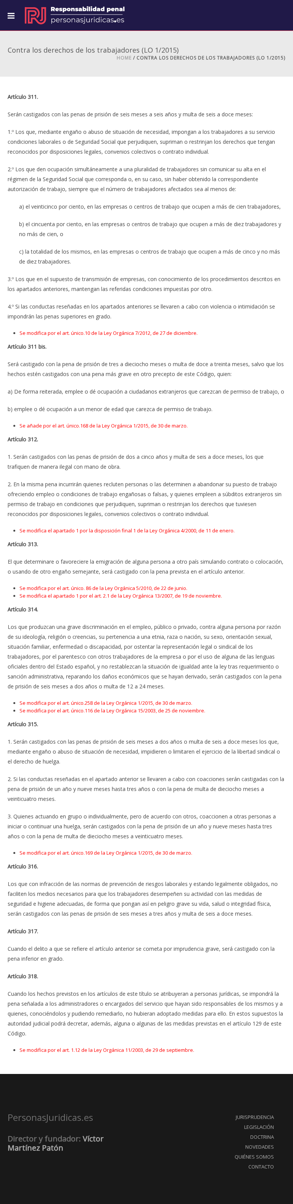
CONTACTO (261, 1166)
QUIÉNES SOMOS (254, 1156)
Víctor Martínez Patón (56, 1143)
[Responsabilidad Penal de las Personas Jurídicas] (74, 15)
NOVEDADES (259, 1146)
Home (124, 58)
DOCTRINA (262, 1136)
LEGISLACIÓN (259, 1127)
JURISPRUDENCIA (255, 1117)
